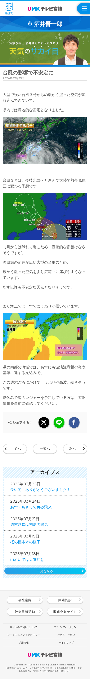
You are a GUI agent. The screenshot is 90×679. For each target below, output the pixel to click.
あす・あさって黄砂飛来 (31, 504)
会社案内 (25, 600)
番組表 (9, 13)
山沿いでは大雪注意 (27, 556)
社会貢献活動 (25, 612)
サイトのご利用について (23, 627)
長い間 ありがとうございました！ (40, 487)
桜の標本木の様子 (25, 539)
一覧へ (45, 449)
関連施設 (65, 600)
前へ (17, 449)
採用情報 (24, 642)
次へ (72, 449)
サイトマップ (66, 642)
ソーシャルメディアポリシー (23, 634)
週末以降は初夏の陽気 (29, 521)
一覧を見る (45, 571)
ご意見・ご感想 (66, 634)
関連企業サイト (65, 612)
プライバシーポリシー (66, 627)
